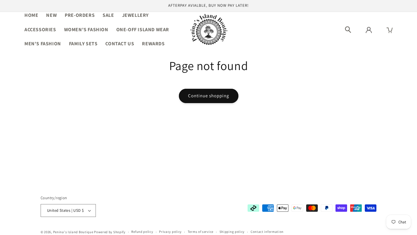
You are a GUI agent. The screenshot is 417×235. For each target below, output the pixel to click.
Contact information (267, 231)
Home (31, 15)
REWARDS (153, 43)
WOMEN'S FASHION (86, 29)
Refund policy (142, 231)
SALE (108, 15)
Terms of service (200, 231)
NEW (51, 15)
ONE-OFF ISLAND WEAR (142, 29)
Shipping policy (232, 231)
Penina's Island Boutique (73, 232)
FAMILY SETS (83, 43)
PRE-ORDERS (80, 15)
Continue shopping (208, 96)
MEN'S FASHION (42, 43)
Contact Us (119, 43)
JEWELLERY (135, 15)
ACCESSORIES (40, 29)
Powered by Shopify (109, 232)
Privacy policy (170, 231)
